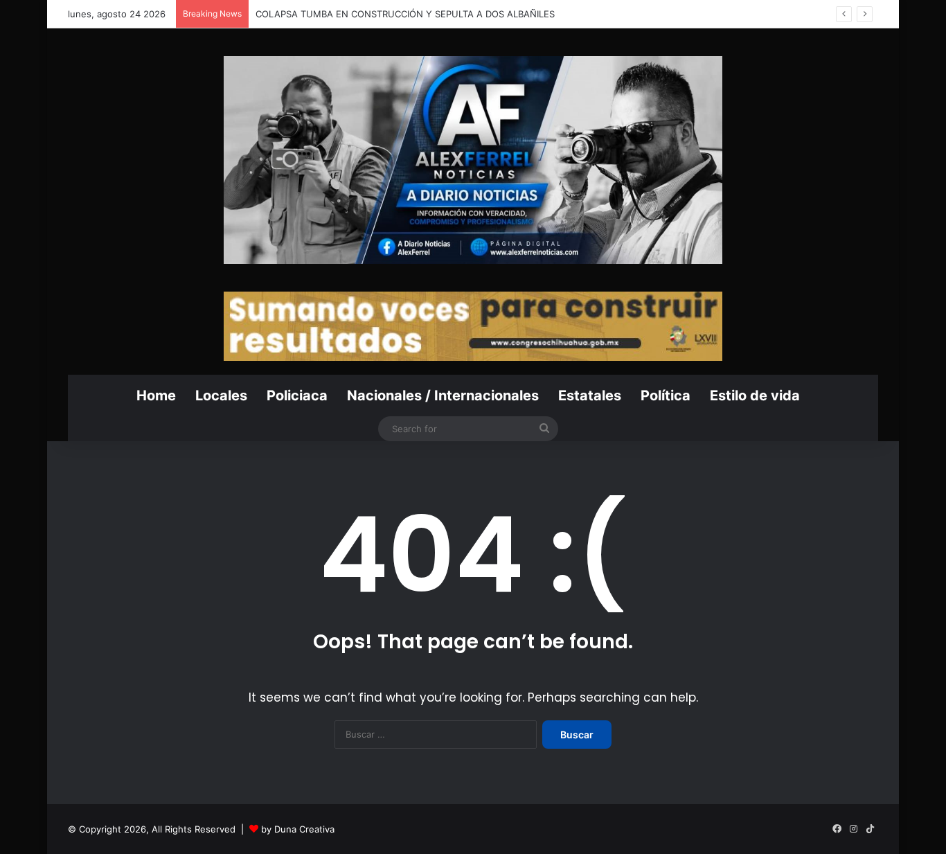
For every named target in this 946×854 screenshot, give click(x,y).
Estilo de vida (755, 395)
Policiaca (297, 395)
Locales (221, 395)
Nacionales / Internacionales (443, 395)
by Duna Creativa (297, 829)
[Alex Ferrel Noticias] (473, 160)
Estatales (589, 395)
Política (665, 395)
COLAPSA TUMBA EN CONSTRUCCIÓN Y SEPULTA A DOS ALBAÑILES (406, 13)
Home (156, 395)
